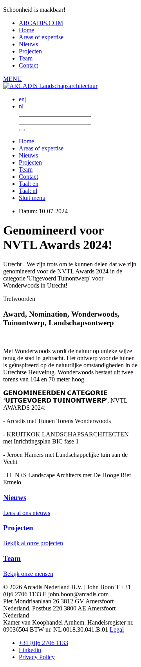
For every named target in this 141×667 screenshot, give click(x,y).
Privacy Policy (37, 657)
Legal (117, 629)
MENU (12, 78)
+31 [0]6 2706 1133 (43, 643)
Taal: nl (28, 190)
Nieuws (28, 44)
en (22, 99)
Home (26, 30)
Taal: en (28, 183)
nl (21, 106)
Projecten (30, 51)
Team (26, 58)
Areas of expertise (41, 37)
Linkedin (30, 650)
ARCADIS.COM (41, 23)
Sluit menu (32, 197)
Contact (28, 65)
